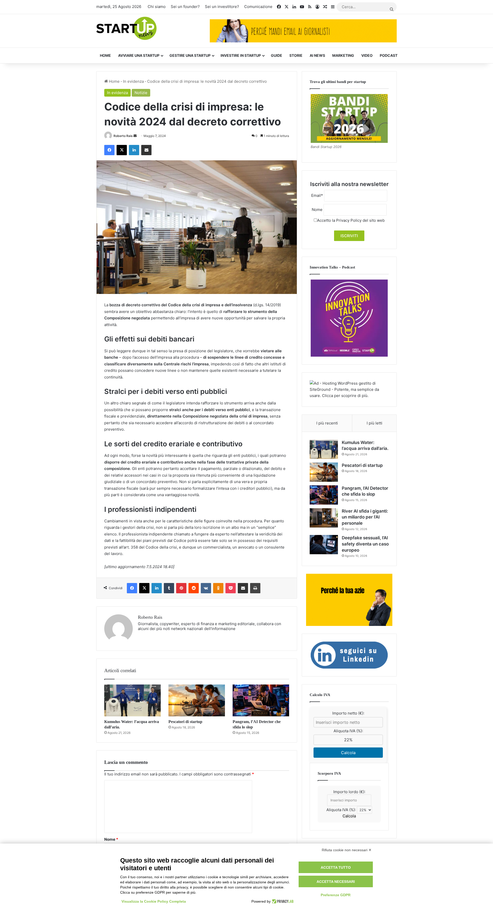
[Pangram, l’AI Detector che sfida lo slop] (261, 700)
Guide (276, 55)
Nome (111, 839)
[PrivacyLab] (282, 901)
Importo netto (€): (348, 713)
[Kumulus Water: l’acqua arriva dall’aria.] (132, 700)
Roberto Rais (123, 136)
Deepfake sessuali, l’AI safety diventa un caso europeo (365, 544)
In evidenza (133, 81)
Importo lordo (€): (349, 791)
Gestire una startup (190, 55)
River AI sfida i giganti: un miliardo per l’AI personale (365, 517)
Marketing (343, 55)
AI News (317, 55)
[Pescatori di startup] (196, 700)
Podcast (388, 55)
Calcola (348, 752)
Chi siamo (157, 6)
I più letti (374, 423)
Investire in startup (241, 55)
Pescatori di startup (185, 721)
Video (367, 55)
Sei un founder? (185, 6)
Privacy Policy (349, 220)
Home (105, 55)
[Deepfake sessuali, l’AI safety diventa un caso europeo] (324, 544)
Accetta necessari (336, 882)
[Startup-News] (126, 29)
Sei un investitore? (222, 6)
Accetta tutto (336, 867)
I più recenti (327, 423)
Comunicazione (258, 6)
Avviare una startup (138, 55)
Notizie (141, 92)
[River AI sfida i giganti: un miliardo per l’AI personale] (324, 518)
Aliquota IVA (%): (348, 730)
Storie (295, 55)
